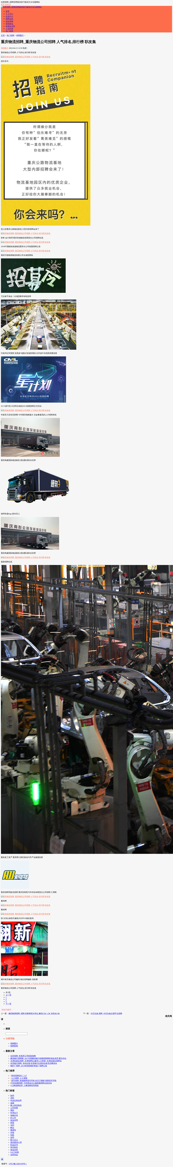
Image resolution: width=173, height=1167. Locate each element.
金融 (12, 1103)
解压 (12, 1128)
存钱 (12, 1133)
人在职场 (9, 29)
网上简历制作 (16, 1105)
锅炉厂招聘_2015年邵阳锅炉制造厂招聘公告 (28, 1066)
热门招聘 (9, 31)
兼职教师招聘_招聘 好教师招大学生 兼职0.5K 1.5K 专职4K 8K (34, 1013)
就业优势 (14, 1150)
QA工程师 (14, 1152)
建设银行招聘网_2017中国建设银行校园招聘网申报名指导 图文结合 (38, 1058)
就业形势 (14, 1120)
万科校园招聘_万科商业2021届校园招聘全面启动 (31, 1083)
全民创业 (14, 1155)
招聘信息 (9, 19)
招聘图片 (20, 35)
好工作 (13, 1118)
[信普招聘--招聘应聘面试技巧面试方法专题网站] (21, 7)
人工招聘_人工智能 (19, 1078)
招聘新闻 (14, 1046)
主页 (3, 35)
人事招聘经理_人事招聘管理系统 (25, 1086)
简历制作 (14, 1147)
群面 (12, 1123)
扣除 (12, 1135)
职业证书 (14, 1145)
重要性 (13, 1130)
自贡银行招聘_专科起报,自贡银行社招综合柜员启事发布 (33, 1063)
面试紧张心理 (16, 1142)
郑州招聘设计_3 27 (19, 1076)
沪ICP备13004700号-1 (18, 1164)
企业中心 (9, 16)
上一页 (8, 995)
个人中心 (9, 14)
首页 (3, 5)
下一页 (8, 1004)
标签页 (8, 5)
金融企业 (14, 1115)
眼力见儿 (14, 1140)
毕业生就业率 (16, 1100)
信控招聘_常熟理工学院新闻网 (23, 1056)
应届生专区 (10, 26)
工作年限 (14, 1108)
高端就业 (9, 24)
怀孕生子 (14, 1113)
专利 (12, 1125)
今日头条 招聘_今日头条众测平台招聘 (106, 1013)
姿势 (12, 1137)
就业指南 (9, 21)
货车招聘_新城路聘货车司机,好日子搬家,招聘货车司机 (33, 1081)
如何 (12, 1095)
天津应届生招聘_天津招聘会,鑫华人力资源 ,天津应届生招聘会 (36, 1061)
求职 (12, 1098)
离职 (12, 1110)
